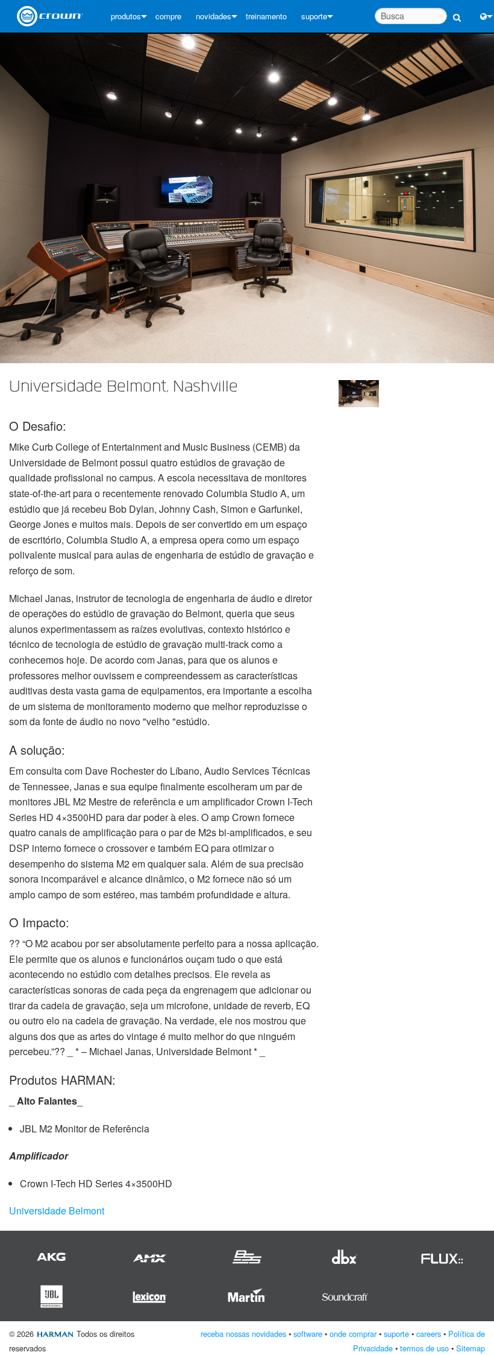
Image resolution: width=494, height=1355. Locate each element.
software (307, 1333)
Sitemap (470, 1348)
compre (168, 16)
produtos (126, 16)
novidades (213, 16)
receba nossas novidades (243, 1333)
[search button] (457, 10)
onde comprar (353, 1333)
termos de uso (424, 1348)
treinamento (266, 16)
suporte (314, 16)
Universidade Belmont (56, 1210)
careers (428, 1333)
